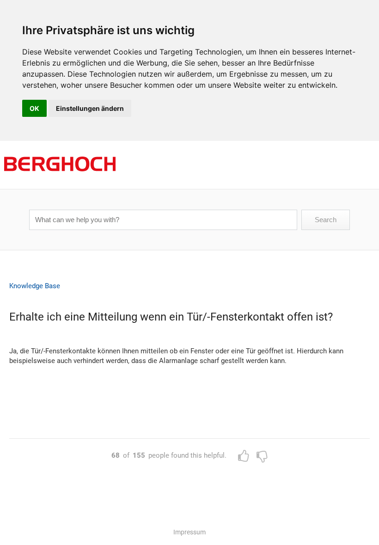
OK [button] (34, 108)
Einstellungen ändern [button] (90, 108)
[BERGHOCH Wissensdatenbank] (60, 185)
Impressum (189, 532)
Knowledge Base (34, 286)
